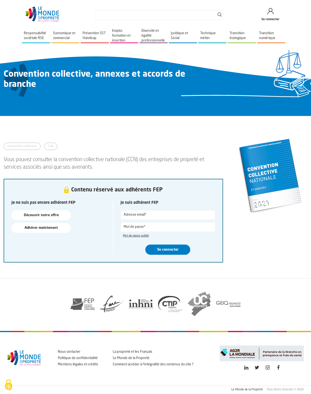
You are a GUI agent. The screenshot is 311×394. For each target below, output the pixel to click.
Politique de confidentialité (78, 358)
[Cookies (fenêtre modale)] (8, 385)
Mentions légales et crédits (78, 364)
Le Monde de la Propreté (131, 358)
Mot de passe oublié (136, 235)
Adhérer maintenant (41, 228)
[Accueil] (42, 21)
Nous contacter (69, 351)
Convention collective (22, 146)
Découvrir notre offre (41, 215)
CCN (50, 146)
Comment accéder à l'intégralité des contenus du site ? (153, 364)
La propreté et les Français (132, 351)
